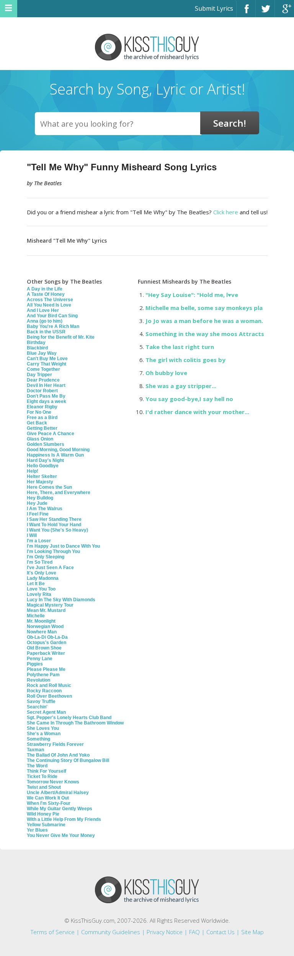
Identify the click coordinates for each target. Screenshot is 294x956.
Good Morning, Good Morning (58, 449)
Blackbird (37, 348)
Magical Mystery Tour (50, 605)
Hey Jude (37, 503)
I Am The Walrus (44, 508)
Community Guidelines (110, 932)
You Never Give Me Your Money (61, 835)
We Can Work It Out (48, 798)
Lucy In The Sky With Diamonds (61, 599)
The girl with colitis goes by (185, 360)
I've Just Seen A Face (50, 567)
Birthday (36, 342)
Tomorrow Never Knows (53, 782)
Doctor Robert (42, 390)
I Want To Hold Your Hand (54, 524)
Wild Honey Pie (43, 814)
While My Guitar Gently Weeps (59, 808)
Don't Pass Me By (46, 396)
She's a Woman (43, 733)
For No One (39, 412)
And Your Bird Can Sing (52, 315)
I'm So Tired (39, 562)
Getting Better (42, 428)
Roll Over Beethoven (49, 696)
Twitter (265, 12)
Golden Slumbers (45, 444)
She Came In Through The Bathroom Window (75, 723)
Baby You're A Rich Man (53, 326)
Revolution (38, 680)
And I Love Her (43, 310)
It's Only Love (41, 573)
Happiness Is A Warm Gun (55, 455)
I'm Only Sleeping (45, 557)
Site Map (252, 932)
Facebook (246, 12)
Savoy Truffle (41, 701)
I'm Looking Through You (53, 551)
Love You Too (41, 589)
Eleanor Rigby (42, 406)
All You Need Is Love (49, 305)
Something (38, 739)
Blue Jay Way (42, 353)
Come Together (43, 369)
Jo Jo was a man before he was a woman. (204, 321)
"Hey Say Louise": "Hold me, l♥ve (191, 295)
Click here (225, 212)
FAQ (194, 932)
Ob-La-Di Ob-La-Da (47, 637)
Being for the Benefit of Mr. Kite (61, 337)
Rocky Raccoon (44, 690)
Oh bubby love (166, 373)
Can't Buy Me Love (47, 358)
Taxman (35, 749)
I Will (32, 535)
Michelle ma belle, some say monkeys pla (204, 308)
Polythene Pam (43, 674)
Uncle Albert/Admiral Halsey (58, 792)
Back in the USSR (46, 331)
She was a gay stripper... (180, 386)
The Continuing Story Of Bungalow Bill (68, 760)
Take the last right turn (179, 347)
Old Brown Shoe (44, 648)
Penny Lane (39, 658)
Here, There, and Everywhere (58, 492)
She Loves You (43, 728)
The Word (37, 765)
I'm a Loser (39, 540)
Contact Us (220, 932)
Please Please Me (46, 669)
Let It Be (36, 583)
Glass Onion (40, 439)
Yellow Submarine (46, 824)
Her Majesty (40, 482)
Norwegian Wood (45, 626)
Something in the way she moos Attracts (204, 334)
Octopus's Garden (46, 642)
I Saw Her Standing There (54, 519)
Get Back (37, 423)
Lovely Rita (39, 594)
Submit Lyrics (214, 8)
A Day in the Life (44, 289)
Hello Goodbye (43, 465)
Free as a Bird (42, 417)
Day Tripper (39, 374)
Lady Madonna (43, 578)
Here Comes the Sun (49, 487)
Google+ (284, 12)
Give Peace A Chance (50, 433)
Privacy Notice (165, 932)
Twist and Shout (44, 787)
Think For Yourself (46, 771)
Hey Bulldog (40, 498)
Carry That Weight (46, 364)
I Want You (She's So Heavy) (57, 530)
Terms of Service (53, 932)
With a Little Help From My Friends (64, 819)
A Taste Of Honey (46, 294)
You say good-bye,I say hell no (189, 399)
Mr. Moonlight (41, 621)
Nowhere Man (42, 632)
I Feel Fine (38, 514)
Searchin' (37, 707)
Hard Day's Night (45, 460)
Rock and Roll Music (49, 685)
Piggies (35, 664)
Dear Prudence (43, 380)
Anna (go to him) (44, 321)
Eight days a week (46, 401)
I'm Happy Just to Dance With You (63, 546)
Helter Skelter (42, 476)
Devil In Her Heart (46, 385)
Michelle (36, 615)
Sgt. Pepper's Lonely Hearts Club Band (69, 717)
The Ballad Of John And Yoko (58, 755)
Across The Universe (50, 299)
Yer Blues (37, 830)
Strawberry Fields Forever (55, 744)
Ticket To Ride (42, 776)
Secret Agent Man (46, 712)
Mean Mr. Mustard (46, 610)
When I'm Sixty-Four (48, 803)
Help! (32, 471)
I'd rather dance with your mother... (197, 412)
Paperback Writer (46, 653)
